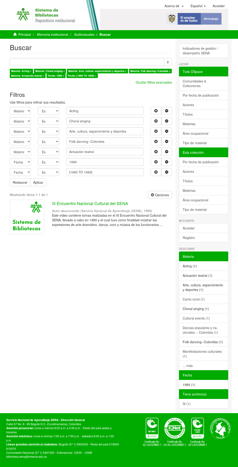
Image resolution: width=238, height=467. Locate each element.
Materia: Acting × (21, 71)
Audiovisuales (84, 34)
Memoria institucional (52, 34)
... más (188, 365)
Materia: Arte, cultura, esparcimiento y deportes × (97, 71)
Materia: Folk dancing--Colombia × (150, 71)
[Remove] (166, 111)
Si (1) (187, 403)
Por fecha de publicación (201, 95)
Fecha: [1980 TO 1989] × (82, 75)
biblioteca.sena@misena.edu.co (26, 456)
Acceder (189, 228)
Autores (188, 104)
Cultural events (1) (196, 318)
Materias (189, 123)
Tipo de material (195, 142)
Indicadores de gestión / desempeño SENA (200, 50)
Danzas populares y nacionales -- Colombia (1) (200, 330)
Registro (189, 237)
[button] (174, 6)
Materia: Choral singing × (50, 71)
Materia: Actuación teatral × (27, 75)
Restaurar (20, 182)
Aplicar (38, 182)
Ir (168, 62)
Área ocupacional (195, 133)
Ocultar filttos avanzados (154, 82)
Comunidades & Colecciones (194, 83)
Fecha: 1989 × (56, 75)
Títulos (188, 114)
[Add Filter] (156, 111)
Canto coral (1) (194, 299)
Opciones (161, 195)
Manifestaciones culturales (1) (202, 353)
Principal (24, 34)
